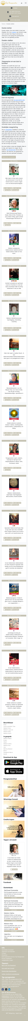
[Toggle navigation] (25, 3)
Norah (5, 754)
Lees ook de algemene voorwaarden (12, 1009)
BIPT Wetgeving (10, 1013)
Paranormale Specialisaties (9, 971)
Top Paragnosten (11, 3)
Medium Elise (7, 728)
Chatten (15, 8)
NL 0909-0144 (15, 11)
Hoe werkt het (15, 16)
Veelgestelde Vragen (7, 960)
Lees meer (14, 897)
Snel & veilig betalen (15, 20)
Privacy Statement (7, 958)
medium (14, 32)
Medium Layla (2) (8, 730)
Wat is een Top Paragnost (9, 965)
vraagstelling (8, 129)
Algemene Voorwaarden (8, 951)
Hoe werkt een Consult (8, 968)
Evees (5, 740)
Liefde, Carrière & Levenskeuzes (10, 974)
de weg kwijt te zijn (19, 100)
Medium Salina (7, 743)
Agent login (19, 1013)
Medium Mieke (7, 738)
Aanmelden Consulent (8, 950)
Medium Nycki (7, 733)
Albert (5, 742)
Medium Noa (7, 745)
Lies (5, 747)
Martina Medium (8, 749)
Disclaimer (4, 955)
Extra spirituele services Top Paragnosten (13, 956)
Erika (5, 724)
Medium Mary (7, 731)
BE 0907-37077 (15, 13)
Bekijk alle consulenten (9, 157)
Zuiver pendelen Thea (9, 726)
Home (3, 24)
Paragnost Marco (8, 752)
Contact (4, 953)
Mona (5, 750)
